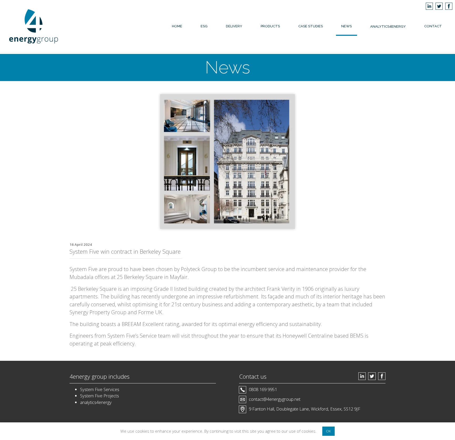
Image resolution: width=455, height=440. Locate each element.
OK (328, 431)
